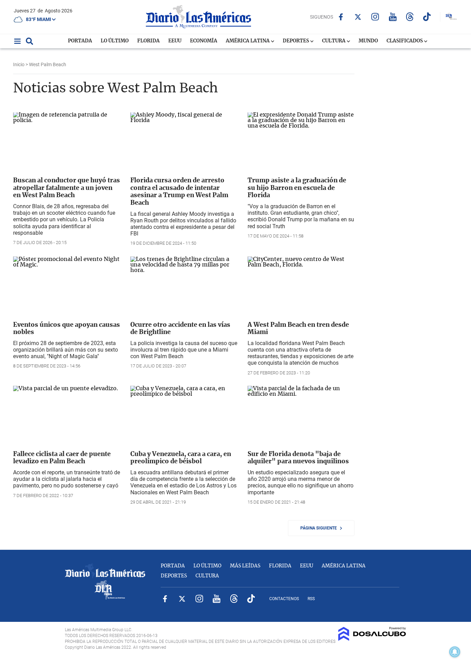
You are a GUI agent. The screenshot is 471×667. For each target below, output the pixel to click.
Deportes (296, 41)
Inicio (18, 64)
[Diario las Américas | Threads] (409, 16)
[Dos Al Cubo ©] (372, 639)
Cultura (334, 41)
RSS (311, 598)
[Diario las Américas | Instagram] (375, 16)
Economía (203, 41)
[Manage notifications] (454, 651)
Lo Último (115, 41)
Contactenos (284, 598)
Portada (80, 41)
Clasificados (405, 41)
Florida (148, 41)
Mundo (368, 41)
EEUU (174, 41)
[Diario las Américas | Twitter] (358, 16)
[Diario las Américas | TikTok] (427, 16)
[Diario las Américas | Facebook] (341, 16)
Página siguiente (320, 528)
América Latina (248, 41)
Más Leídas (245, 566)
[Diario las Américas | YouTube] (392, 16)
